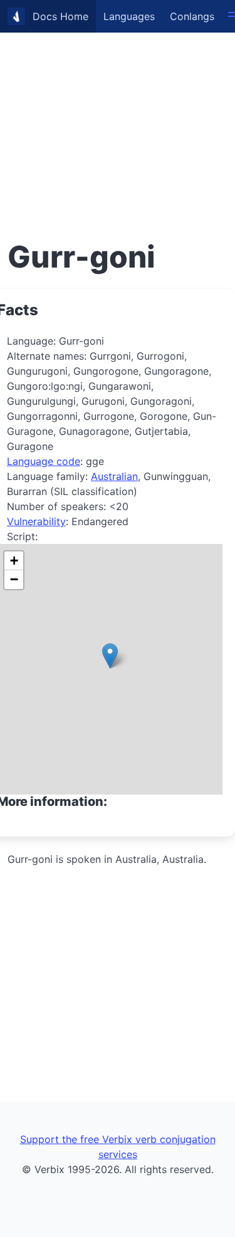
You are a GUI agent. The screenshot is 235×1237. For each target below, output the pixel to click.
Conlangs (192, 16)
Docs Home (60, 16)
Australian (114, 476)
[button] (110, 656)
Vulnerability (36, 521)
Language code (43, 461)
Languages (129, 16)
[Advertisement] (117, 117)
